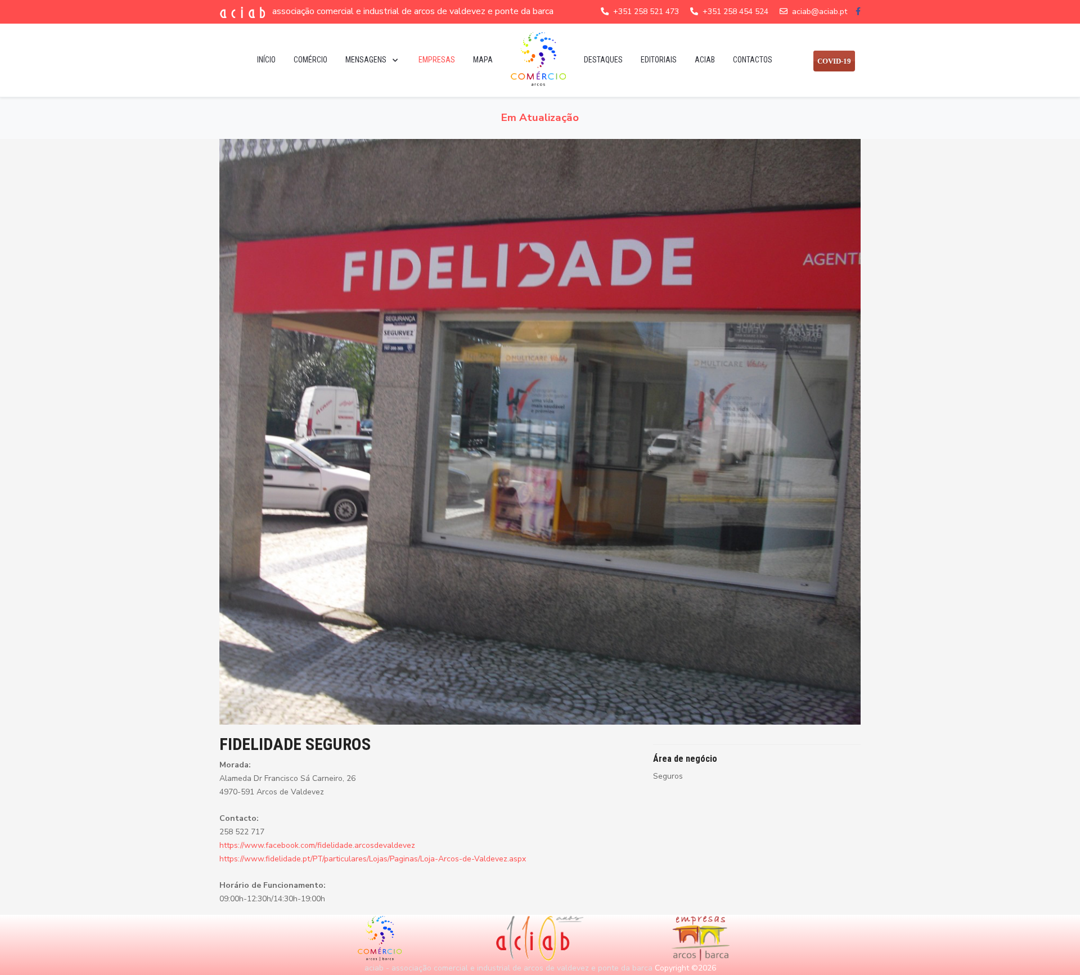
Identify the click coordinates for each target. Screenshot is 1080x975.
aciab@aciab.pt (819, 11)
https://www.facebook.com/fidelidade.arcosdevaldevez (317, 845)
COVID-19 (834, 61)
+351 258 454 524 (735, 11)
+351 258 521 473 (646, 11)
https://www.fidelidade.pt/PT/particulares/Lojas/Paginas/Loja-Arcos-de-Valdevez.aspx (372, 858)
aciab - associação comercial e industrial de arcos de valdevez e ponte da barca (508, 968)
